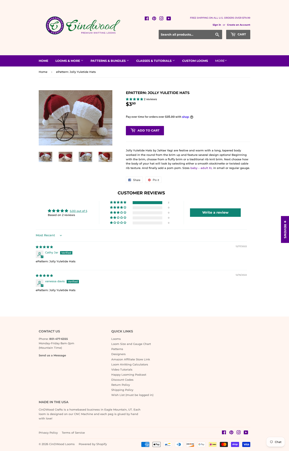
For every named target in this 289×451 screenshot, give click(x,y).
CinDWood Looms (62, 444)
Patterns (117, 349)
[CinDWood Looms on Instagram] (161, 19)
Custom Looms (195, 61)
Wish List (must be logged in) (132, 395)
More (219, 61)
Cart (241, 34)
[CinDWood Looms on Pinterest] (154, 19)
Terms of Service (73, 432)
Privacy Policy (48, 432)
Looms (116, 338)
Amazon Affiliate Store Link (130, 359)
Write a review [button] (215, 212)
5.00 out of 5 (78, 211)
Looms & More (68, 61)
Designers (118, 354)
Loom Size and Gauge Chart (131, 344)
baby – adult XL (201, 168)
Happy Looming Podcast (128, 374)
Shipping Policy (122, 390)
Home (43, 61)
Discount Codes (122, 379)
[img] (44, 247)
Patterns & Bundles (109, 61)
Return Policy (120, 384)
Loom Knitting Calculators (129, 364)
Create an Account (238, 24)
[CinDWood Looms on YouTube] (169, 19)
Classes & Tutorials (154, 61)
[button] (135, 99)
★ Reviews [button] (285, 229)
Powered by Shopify (93, 444)
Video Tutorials (121, 369)
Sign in (217, 24)
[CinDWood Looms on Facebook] (146, 19)
